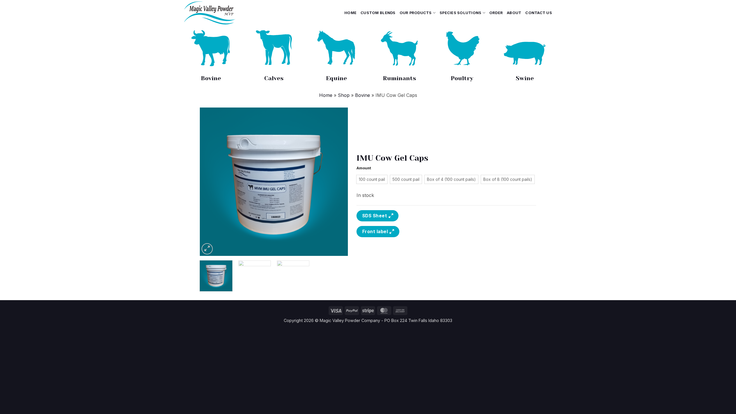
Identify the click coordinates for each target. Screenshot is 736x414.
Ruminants (399, 78)
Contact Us (538, 13)
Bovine (211, 78)
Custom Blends (378, 13)
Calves (273, 78)
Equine (336, 78)
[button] (207, 248)
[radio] (371, 179)
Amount (363, 168)
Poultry (462, 78)
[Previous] (210, 182)
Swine (525, 78)
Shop (344, 95)
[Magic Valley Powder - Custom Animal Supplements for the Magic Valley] (227, 13)
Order (496, 13)
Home (350, 13)
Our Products (416, 13)
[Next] (338, 182)
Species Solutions (460, 13)
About (514, 13)
